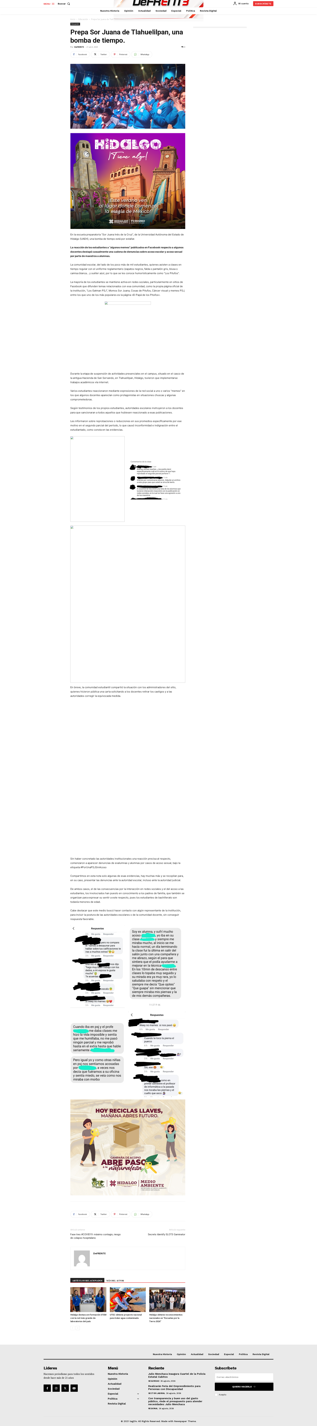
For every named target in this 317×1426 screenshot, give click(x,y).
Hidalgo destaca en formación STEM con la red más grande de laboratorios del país (88, 1318)
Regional (153, 1408)
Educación (83, 19)
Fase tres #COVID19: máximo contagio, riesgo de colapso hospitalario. (95, 1236)
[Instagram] (56, 1388)
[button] (64, 3)
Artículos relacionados (87, 1280)
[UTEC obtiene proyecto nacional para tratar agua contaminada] (128, 1299)
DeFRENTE (79, 47)
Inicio (72, 19)
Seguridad (153, 1381)
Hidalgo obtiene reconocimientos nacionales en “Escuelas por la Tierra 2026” (165, 1318)
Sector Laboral (156, 1393)
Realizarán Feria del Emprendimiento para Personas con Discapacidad (174, 1388)
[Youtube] (74, 1388)
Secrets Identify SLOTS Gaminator (166, 1234)
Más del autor (115, 1280)
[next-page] (78, 1328)
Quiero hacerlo (242, 1386)
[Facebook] (47, 1388)
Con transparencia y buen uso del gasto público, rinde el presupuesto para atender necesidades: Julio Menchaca (175, 1401)
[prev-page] (72, 1328)
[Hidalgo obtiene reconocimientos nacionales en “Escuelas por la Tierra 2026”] (167, 1299)
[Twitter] (65, 1388)
